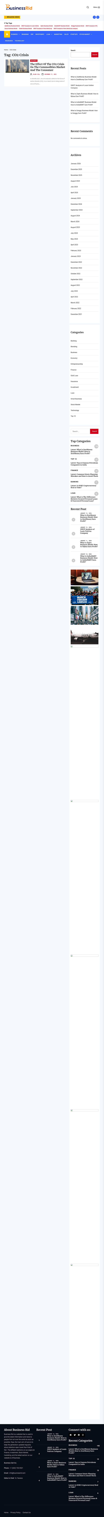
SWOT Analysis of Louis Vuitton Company (82, 86)
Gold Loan (74, 376)
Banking (74, 341)
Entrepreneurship (77, 364)
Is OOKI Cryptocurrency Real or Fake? (83, 487)
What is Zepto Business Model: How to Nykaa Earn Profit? (84, 95)
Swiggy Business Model (77, 26)
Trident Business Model (25, 28)
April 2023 (74, 245)
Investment (39, 34)
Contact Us (27, 1513)
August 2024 (75, 216)
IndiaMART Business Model (61, 26)
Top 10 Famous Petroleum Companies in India (84, 464)
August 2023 (75, 227)
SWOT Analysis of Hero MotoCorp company (66, 28)
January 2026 (76, 164)
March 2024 (75, 222)
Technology (19, 41)
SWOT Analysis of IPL (92, 26)
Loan (48, 34)
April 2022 (74, 297)
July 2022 (74, 291)
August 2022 (75, 285)
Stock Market (85, 34)
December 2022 (76, 262)
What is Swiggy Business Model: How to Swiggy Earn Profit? (84, 112)
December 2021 (76, 314)
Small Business (76, 399)
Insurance (9, 41)
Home (6, 1513)
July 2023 (74, 233)
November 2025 (76, 175)
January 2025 (76, 198)
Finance (73, 370)
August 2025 (75, 181)
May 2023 (74, 239)
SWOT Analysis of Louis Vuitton (30, 26)
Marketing (58, 34)
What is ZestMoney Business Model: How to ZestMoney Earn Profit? (84, 78)
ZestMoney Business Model (12, 26)
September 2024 (76, 210)
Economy (74, 358)
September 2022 (76, 279)
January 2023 (76, 256)
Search (73, 50)
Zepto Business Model (47, 26)
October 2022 (75, 274)
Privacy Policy (15, 1513)
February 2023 (76, 251)
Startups (73, 34)
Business (14, 34)
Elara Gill (36, 74)
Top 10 (73, 416)
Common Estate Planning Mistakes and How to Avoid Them (84, 475)
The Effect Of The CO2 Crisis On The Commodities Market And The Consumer (47, 67)
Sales (66, 34)
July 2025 (74, 187)
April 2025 (74, 193)
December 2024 (76, 204)
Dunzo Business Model (11, 28)
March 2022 (75, 303)
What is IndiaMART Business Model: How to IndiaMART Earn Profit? (84, 103)
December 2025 (76, 169)
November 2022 (76, 268)
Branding (25, 34)
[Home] (7, 34)
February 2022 (76, 308)
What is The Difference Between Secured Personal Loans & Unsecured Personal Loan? (84, 499)
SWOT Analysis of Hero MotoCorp (42, 28)
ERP (32, 34)
